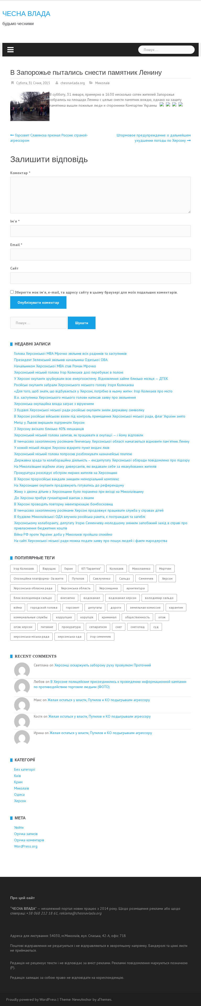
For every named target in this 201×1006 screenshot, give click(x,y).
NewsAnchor (82, 999)
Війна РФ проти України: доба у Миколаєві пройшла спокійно (63, 534)
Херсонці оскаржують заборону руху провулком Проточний (102, 665)
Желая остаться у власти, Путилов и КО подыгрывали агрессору (99, 700)
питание (47, 627)
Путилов (78, 578)
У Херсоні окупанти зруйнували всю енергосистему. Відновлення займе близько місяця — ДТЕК (91, 378)
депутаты (95, 607)
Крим (18, 782)
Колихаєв (117, 568)
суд (156, 627)
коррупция (64, 617)
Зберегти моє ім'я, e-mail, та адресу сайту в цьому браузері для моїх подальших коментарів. (96, 292)
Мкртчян (165, 568)
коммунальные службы (30, 617)
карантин (176, 607)
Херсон (167, 578)
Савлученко (101, 578)
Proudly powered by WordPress (31, 999)
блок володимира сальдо (33, 598)
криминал (109, 617)
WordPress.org (25, 846)
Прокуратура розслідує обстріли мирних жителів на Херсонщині (65, 472)
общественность (137, 617)
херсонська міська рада (31, 636)
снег (118, 627)
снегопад (138, 627)
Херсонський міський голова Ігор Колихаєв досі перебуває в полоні (68, 372)
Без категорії (24, 769)
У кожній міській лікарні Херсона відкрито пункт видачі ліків (61, 447)
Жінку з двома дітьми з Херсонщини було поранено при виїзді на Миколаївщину (79, 491)
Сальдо (124, 578)
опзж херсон (23, 627)
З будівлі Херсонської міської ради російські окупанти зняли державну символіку (79, 410)
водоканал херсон (122, 598)
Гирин (68, 568)
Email (16, 244)
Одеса (19, 794)
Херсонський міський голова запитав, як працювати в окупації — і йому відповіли (78, 435)
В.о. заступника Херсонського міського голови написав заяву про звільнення (75, 397)
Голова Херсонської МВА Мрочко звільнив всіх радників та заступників (70, 353)
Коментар (20, 172)
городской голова (43, 607)
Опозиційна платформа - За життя (38, 578)
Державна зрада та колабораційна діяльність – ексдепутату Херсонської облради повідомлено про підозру (102, 460)
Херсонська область (76, 588)
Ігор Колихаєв (24, 568)
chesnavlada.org (72, 83)
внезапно (67, 598)
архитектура (135, 588)
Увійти (19, 827)
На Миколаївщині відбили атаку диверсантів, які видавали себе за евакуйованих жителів (85, 466)
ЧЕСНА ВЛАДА (26, 14)
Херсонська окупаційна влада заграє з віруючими (54, 403)
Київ (17, 775)
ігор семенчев (100, 636)
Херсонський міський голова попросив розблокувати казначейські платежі (73, 453)
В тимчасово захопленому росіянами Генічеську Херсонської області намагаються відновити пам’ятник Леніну (101, 441)
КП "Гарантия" (91, 568)
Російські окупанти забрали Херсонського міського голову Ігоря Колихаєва (74, 384)
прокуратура (71, 627)
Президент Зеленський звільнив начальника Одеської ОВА (61, 359)
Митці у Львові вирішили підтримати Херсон (49, 422)
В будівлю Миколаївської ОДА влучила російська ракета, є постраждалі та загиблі (79, 516)
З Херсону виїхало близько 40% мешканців (49, 428)
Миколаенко (141, 568)
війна (18, 607)
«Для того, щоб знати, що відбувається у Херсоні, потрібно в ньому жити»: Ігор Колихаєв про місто (93, 391)
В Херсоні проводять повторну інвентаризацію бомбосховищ (63, 504)
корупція (86, 617)
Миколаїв (102, 83)
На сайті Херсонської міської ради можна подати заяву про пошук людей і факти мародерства (90, 540)
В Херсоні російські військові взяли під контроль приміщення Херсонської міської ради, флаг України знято (99, 416)
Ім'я (14, 221)
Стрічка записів (26, 833)
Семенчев (146, 578)
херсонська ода (69, 636)
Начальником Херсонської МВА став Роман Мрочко (55, 366)
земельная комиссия (145, 607)
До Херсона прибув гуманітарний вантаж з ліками (54, 497)
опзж (162, 617)
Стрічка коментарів (29, 840)
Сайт (14, 268)
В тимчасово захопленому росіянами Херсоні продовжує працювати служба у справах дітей (89, 510)
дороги (115, 607)
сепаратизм (98, 627)
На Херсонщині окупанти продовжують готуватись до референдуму (69, 485)
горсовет (72, 607)
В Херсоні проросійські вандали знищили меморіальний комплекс (66, 479)
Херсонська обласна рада (33, 588)
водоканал (91, 598)
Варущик (49, 568)
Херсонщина (108, 588)
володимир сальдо (159, 598)
